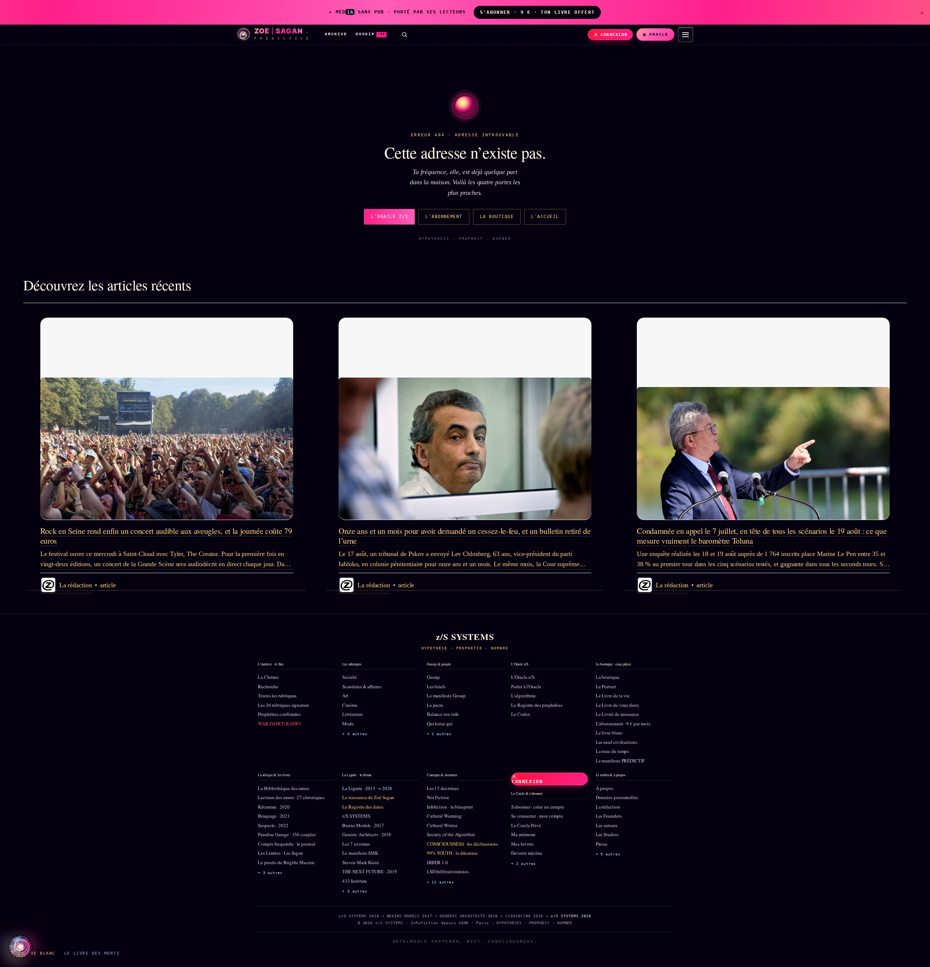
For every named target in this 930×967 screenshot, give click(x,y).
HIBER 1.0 (437, 862)
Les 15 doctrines (443, 788)
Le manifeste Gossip (446, 695)
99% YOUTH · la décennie (452, 853)
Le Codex (520, 714)
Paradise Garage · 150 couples (287, 834)
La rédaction (608, 806)
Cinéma (349, 705)
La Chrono (268, 677)
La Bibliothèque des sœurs (283, 788)
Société (349, 677)
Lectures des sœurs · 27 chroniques (291, 797)
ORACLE (658, 34)
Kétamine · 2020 (274, 806)
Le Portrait (606, 686)
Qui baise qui (440, 723)
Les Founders (609, 816)
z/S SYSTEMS (356, 816)
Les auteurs (607, 825)
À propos (604, 788)
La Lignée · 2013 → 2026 (367, 788)
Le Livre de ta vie (613, 695)
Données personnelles (617, 797)
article (108, 585)
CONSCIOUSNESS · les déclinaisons (462, 844)
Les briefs (436, 686)
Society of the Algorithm (451, 834)
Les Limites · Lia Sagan (280, 853)
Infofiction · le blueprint (450, 806)
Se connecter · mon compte (537, 816)
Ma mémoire (523, 834)
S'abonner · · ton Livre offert (537, 12)
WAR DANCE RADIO (279, 723)
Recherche (268, 686)
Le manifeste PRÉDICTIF (620, 760)
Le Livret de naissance (617, 714)
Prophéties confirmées (279, 714)
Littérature (352, 714)
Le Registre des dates (362, 806)
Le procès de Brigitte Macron (286, 862)
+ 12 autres (440, 882)
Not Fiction (438, 797)
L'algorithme (523, 695)
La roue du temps (612, 751)
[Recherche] (404, 34)
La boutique (497, 216)
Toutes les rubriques (277, 695)
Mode (348, 723)
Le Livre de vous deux (617, 705)
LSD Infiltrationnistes (448, 871)
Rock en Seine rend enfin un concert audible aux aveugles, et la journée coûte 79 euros (166, 535)
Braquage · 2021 (274, 816)
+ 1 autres (439, 734)
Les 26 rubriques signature (283, 705)
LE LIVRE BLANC (34, 953)
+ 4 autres (354, 734)
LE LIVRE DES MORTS (92, 953)
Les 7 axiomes (356, 844)
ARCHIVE (336, 34)
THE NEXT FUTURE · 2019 (369, 871)
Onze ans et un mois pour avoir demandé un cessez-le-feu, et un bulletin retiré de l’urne (464, 535)
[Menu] (685, 34)
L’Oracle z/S (389, 216)
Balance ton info (443, 714)
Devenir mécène (526, 853)
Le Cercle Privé (526, 825)
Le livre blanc (609, 732)
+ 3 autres (270, 873)
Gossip (433, 677)
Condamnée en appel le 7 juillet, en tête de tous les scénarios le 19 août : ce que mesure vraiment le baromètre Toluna (761, 535)
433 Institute (354, 881)
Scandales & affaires (361, 686)
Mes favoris (522, 844)
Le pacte (435, 705)
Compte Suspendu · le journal (286, 844)
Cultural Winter (442, 825)
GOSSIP (370, 34)
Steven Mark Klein (360, 862)
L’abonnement (443, 216)
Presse (602, 844)
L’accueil (545, 216)
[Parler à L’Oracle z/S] (20, 946)
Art (345, 695)
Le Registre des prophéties (536, 705)
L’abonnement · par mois (623, 723)
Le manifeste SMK (360, 853)
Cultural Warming (444, 816)
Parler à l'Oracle (526, 686)
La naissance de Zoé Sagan (368, 797)
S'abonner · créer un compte (537, 806)
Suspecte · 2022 (273, 825)
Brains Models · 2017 (363, 825)
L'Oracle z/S (522, 677)
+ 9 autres (608, 854)
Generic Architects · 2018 (366, 834)
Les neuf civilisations (616, 742)
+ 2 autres (523, 864)
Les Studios (607, 834)
